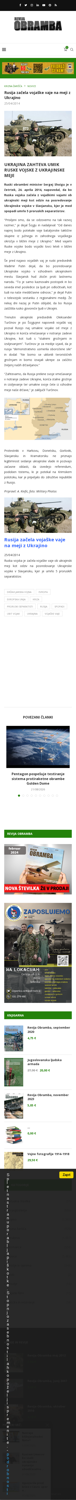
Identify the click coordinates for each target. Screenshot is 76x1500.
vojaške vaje (52, 613)
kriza (36, 599)
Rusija (43, 606)
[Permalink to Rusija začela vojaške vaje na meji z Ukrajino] (38, 500)
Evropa (43, 592)
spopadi (59, 606)
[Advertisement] (38, 663)
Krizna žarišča (13, 86)
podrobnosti (8, 1474)
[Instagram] (32, 5)
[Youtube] (43, 5)
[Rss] (56, 5)
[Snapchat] (50, 5)
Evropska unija (16, 599)
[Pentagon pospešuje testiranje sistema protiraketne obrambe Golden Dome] (38, 747)
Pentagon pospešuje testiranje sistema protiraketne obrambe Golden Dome (38, 779)
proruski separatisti (20, 606)
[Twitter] (25, 5)
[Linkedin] (38, 5)
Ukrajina (32, 613)
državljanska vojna (19, 592)
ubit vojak (13, 613)
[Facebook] (20, 5)
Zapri (66, 1175)
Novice (31, 86)
